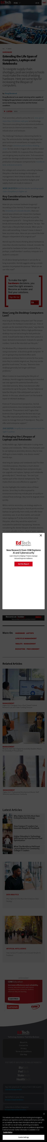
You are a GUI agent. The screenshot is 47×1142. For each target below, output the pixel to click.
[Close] (44, 1114)
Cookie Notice (7, 1132)
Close (41, 535)
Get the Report (23, 564)
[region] (23, 1126)
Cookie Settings (23, 1137)
